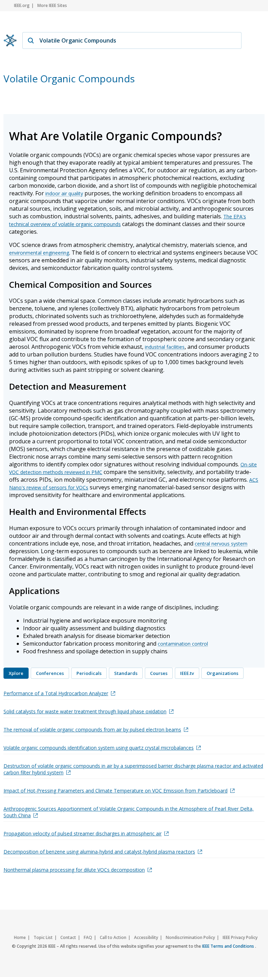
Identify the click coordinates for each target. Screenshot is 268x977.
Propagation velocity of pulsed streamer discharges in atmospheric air (82, 833)
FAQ (88, 937)
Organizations (222, 673)
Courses (159, 673)
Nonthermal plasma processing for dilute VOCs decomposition (74, 869)
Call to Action (113, 937)
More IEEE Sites (52, 5)
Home (20, 937)
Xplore (16, 673)
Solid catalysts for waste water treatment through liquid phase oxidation (84, 711)
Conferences (50, 673)
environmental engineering (39, 252)
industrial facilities (165, 347)
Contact (68, 937)
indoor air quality (64, 193)
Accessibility (146, 937)
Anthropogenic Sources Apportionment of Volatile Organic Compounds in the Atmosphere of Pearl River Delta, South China (128, 812)
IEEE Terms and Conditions (228, 946)
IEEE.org (22, 5)
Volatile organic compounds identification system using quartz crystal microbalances (98, 747)
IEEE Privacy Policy (240, 937)
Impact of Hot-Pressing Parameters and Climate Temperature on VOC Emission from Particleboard (115, 790)
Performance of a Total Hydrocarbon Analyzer (55, 693)
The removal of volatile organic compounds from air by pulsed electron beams (92, 729)
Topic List (43, 937)
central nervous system (221, 543)
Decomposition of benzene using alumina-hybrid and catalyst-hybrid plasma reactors (99, 851)
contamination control (183, 643)
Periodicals (89, 673)
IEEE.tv (187, 673)
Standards (125, 673)
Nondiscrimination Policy (190, 937)
